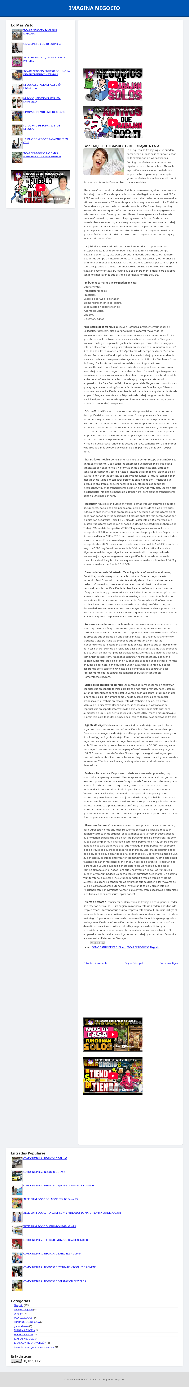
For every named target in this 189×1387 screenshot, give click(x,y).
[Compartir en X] (97, 942)
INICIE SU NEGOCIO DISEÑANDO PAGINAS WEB (49, 1226)
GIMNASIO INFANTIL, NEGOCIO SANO (44, 112)
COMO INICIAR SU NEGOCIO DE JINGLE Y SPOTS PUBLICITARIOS (58, 1185)
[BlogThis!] (94, 942)
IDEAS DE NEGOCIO (138, 947)
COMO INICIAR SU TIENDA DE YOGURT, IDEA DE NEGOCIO (55, 1240)
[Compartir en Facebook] (100, 942)
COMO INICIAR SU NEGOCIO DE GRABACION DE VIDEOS (54, 1281)
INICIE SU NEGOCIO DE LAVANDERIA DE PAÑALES (50, 1199)
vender (18, 1313)
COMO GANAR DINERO (104, 947)
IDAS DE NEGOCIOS (25, 1338)
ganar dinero (21, 1326)
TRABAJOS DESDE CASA (27, 1322)
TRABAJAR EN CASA (24, 1330)
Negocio (154, 947)
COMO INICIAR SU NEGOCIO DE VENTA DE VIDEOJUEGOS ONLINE (59, 1267)
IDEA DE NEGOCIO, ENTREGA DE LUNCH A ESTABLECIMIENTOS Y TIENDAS (46, 73)
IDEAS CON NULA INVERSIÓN (30, 1342)
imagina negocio (23, 1309)
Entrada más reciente (95, 963)
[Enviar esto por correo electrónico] (91, 942)
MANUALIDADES (23, 1317)
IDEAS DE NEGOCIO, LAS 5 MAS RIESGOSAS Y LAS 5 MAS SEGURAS (42, 155)
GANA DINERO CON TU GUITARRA (42, 44)
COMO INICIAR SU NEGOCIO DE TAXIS (44, 1172)
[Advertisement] (130, 43)
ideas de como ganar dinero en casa (34, 1347)
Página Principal (134, 963)
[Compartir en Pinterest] (103, 942)
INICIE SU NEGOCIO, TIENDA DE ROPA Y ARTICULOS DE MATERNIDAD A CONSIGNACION (72, 1212)
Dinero (122, 947)
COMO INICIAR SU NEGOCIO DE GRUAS (45, 1158)
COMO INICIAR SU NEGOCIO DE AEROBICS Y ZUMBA (52, 1253)
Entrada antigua (169, 963)
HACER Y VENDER (23, 1334)
